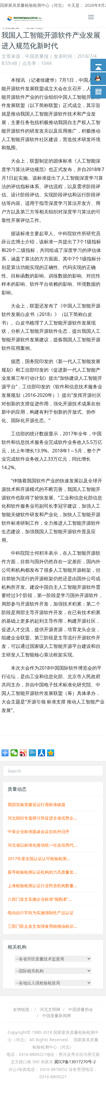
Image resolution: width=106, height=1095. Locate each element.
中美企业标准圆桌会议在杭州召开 (38, 831)
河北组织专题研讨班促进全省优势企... (42, 818)
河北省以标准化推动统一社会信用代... (42, 845)
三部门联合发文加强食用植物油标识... (42, 926)
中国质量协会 (80, 1009)
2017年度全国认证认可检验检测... (39, 858)
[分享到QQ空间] (50, 752)
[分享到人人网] (41, 752)
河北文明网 (50, 1009)
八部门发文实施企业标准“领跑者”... (40, 899)
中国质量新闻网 (56, 1015)
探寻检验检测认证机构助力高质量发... (42, 872)
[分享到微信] (14, 752)
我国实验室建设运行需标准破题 (36, 804)
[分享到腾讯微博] (32, 752)
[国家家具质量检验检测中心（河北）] (25, 18)
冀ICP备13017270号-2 (75, 1061)
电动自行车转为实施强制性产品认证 (41, 912)
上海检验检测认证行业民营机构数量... (42, 885)
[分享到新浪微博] (23, 752)
